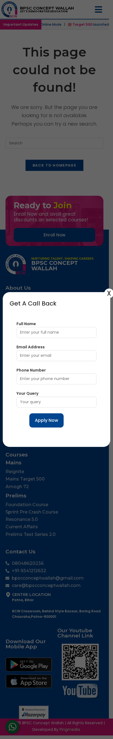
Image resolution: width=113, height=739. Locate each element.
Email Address (30, 347)
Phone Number (31, 370)
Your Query (27, 393)
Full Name (26, 324)
